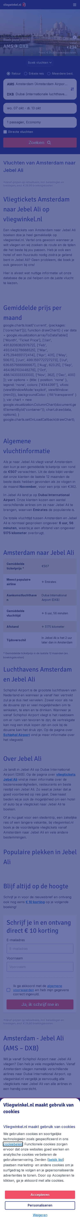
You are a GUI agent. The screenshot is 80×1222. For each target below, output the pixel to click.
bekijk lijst (55, 1160)
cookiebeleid (13, 1144)
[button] (40, 1215)
